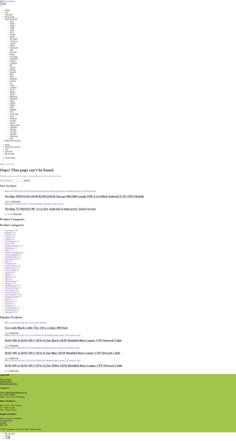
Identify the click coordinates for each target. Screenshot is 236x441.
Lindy (12, 85)
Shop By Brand (11, 19)
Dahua (12, 45)
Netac (12, 101)
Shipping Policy (6, 382)
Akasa (12, 25)
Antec (12, 30)
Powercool (14, 114)
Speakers (8, 305)
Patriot (12, 105)
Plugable (13, 109)
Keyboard (9, 263)
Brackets (8, 235)
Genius (12, 61)
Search (26, 180)
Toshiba (13, 129)
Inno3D (13, 72)
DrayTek (13, 52)
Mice (7, 279)
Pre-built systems (11, 297)
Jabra (12, 76)
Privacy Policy (5, 379)
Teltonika (13, 127)
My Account (10, 433)
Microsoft (13, 98)
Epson (12, 54)
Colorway (14, 41)
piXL (12, 107)
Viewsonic (14, 136)
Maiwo (12, 92)
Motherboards (10, 286)
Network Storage (11, 288)
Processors (9, 301)
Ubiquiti (13, 134)
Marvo (12, 94)
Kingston (13, 79)
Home (7, 10)
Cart (6, 12)
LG (11, 83)
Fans (7, 250)
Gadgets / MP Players (13, 252)
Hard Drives (10, 259)
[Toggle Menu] (1, 6)
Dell (11, 50)
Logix (12, 90)
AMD (12, 28)
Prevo (12, 116)
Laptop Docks (10, 268)
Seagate (13, 121)
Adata (12, 23)
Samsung (13, 118)
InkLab (12, 70)
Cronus (12, 43)
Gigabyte (13, 63)
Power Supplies (11, 294)
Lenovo (13, 81)
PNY (12, 112)
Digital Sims (10, 248)
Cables (7, 237)
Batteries (8, 232)
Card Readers (10, 241)
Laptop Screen (10, 270)
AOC (12, 32)
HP (11, 65)
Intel (11, 74)
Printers (8, 299)
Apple (12, 37)
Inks (6, 261)
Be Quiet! (13, 39)
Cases (7, 243)
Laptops (8, 272)
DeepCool (14, 48)
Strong (12, 123)
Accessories (9, 230)
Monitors (8, 283)
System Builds (10, 308)
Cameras (8, 239)
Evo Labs (13, 56)
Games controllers (12, 255)
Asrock (12, 34)
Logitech (13, 87)
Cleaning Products (12, 246)
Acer (12, 21)
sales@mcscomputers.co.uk (16, 392)
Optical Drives (10, 292)
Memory (8, 277)
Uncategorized (10, 310)
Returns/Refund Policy (9, 384)
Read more (17, 214)
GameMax (14, 59)
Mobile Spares (10, 281)
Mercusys (13, 96)
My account (9, 17)
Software (8, 303)
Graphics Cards (11, 257)
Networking (9, 290)
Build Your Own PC (13, 140)
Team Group (15, 125)
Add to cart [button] (16, 201)
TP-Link (13, 132)
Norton (12, 103)
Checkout (8, 14)
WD (11, 138)
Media (7, 274)
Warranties (9, 312)
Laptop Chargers (11, 266)
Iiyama (12, 67)
